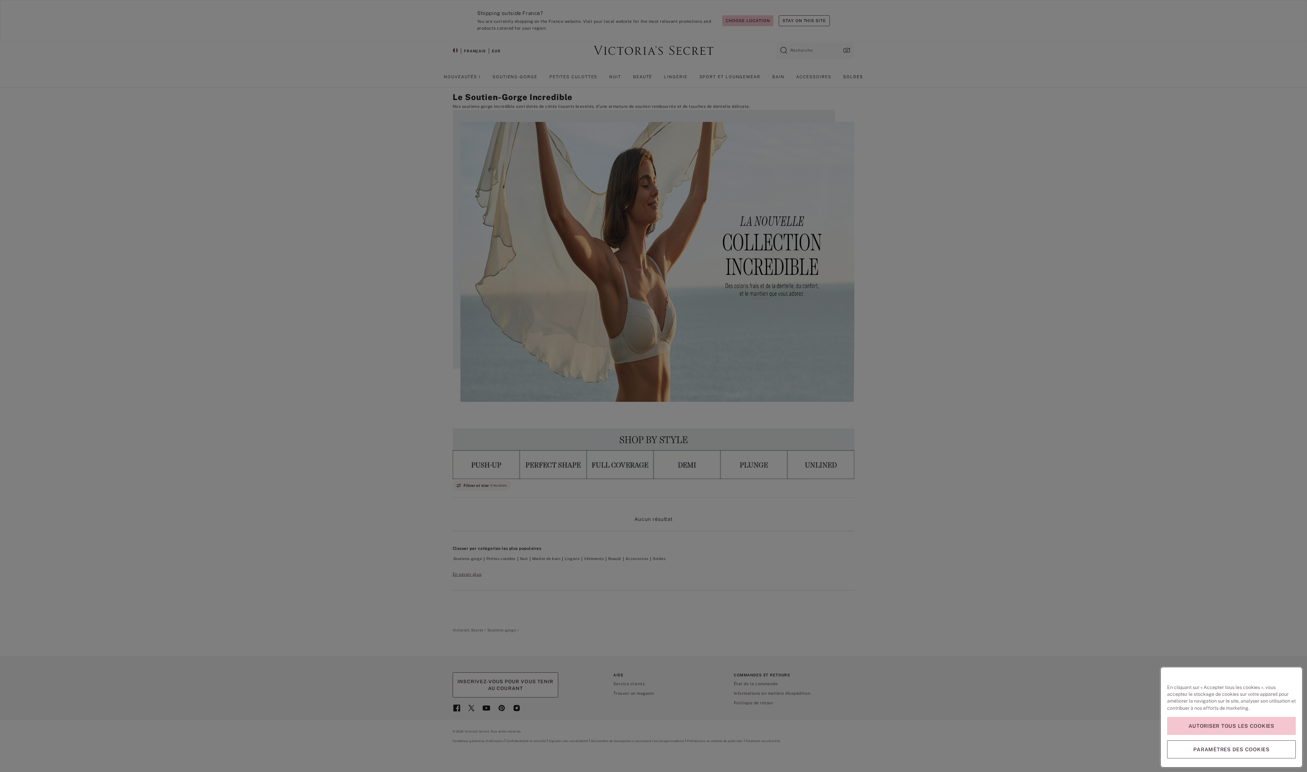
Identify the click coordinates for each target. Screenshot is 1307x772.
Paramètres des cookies (1231, 749)
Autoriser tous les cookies (1231, 726)
